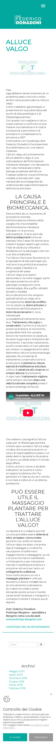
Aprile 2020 (16, 674)
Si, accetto (15, 737)
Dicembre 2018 (18, 678)
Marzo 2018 (16, 684)
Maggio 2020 (17, 671)
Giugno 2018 (16, 681)
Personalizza (40, 737)
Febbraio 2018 (17, 688)
